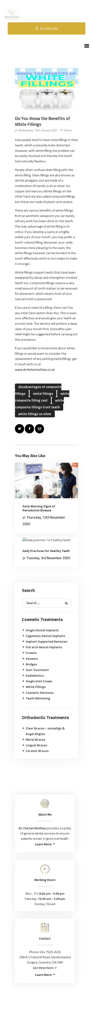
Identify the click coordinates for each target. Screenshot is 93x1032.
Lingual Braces (36, 745)
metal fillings (43, 393)
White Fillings (36, 686)
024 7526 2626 (50, 951)
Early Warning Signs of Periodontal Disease (39, 508)
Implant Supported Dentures (46, 641)
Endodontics (35, 675)
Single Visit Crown (39, 681)
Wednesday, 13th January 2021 (38, 130)
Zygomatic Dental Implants (45, 635)
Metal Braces (35, 739)
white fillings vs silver (34, 413)
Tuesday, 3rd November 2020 (48, 558)
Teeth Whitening (38, 698)
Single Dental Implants (42, 630)
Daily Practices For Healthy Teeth (46, 551)
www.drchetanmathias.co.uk (35, 369)
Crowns (31, 652)
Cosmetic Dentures (39, 692)
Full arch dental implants (44, 647)
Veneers (32, 658)
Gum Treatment (37, 669)
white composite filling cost (42, 397)
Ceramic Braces (37, 750)
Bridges (31, 664)
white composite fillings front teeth (39, 404)
